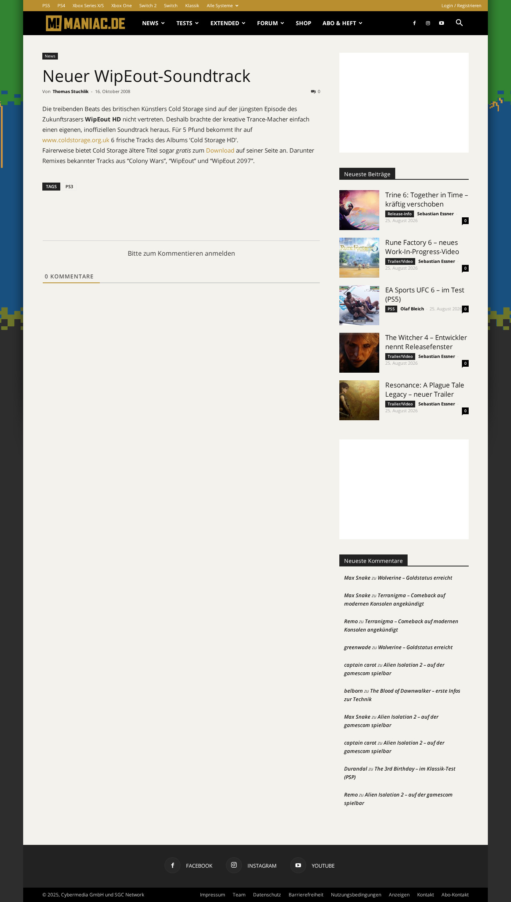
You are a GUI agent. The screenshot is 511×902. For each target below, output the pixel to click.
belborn (353, 690)
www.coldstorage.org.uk (75, 140)
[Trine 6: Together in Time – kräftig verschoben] (359, 210)
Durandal (355, 768)
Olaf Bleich (412, 309)
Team (239, 894)
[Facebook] (414, 23)
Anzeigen (399, 894)
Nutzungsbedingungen (356, 894)
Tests (184, 23)
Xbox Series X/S (88, 5)
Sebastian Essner (435, 214)
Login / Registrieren (461, 5)
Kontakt (425, 894)
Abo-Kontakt (455, 894)
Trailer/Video (400, 261)
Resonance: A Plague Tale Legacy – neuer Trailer (424, 389)
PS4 (61, 5)
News (150, 23)
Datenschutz (267, 894)
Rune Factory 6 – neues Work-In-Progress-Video (422, 247)
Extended (224, 23)
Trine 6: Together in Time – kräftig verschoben (426, 199)
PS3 (69, 186)
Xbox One (121, 5)
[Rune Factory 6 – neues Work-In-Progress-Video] (359, 258)
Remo (351, 621)
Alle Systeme (220, 5)
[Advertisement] (404, 103)
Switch (171, 5)
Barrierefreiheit (306, 894)
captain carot (360, 664)
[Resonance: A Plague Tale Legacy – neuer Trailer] (359, 400)
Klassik (192, 5)
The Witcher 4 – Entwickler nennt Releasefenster (426, 342)
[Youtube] (442, 23)
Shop (303, 23)
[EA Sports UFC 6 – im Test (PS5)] (359, 305)
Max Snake (357, 577)
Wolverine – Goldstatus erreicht (415, 577)
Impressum (212, 894)
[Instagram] (428, 23)
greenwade (357, 647)
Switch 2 (147, 5)
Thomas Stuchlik (71, 91)
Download (220, 150)
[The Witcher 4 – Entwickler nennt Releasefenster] (359, 353)
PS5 (46, 5)
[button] (459, 24)
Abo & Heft (339, 23)
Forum (267, 23)
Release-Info (400, 214)
